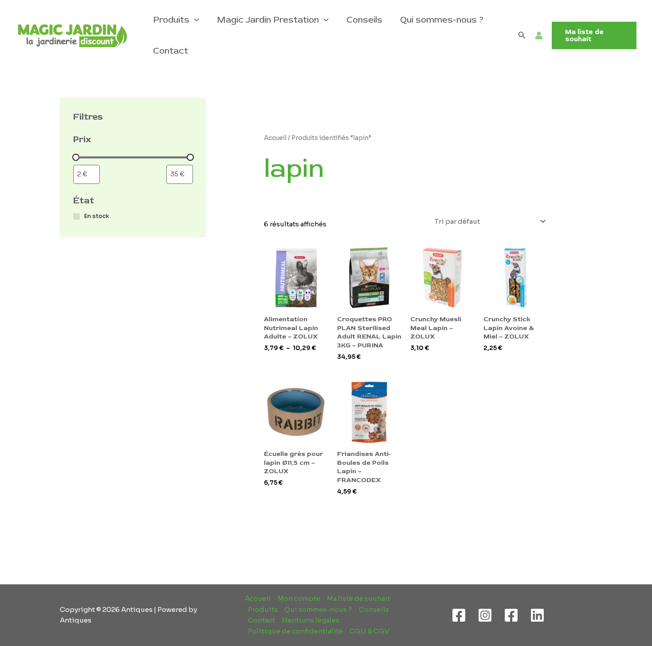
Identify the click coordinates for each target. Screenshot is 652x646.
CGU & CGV (369, 631)
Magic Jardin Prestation (268, 19)
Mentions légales (310, 620)
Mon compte (299, 598)
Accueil (275, 138)
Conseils (364, 19)
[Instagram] (485, 615)
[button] (194, 19)
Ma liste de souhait (358, 598)
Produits (171, 19)
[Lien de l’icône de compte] (539, 35)
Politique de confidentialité (295, 631)
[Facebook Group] (511, 615)
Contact (170, 50)
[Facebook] (459, 615)
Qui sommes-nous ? (442, 19)
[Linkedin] (537, 615)
